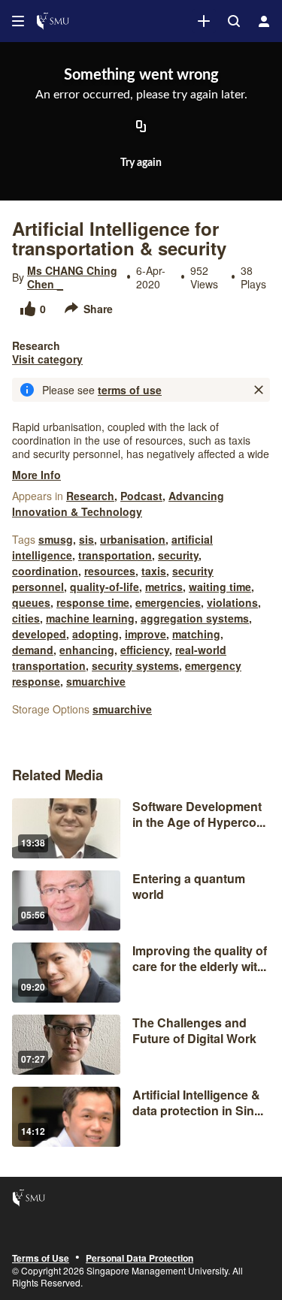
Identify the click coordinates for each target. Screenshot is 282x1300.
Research (90, 495)
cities (26, 618)
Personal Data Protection (139, 1259)
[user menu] (264, 21)
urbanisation (132, 539)
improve (145, 633)
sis (86, 539)
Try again (141, 163)
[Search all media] (234, 21)
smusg (55, 539)
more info (36, 474)
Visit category (47, 358)
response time (92, 602)
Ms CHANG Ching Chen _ (72, 277)
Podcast (141, 495)
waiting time (220, 586)
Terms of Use (40, 1259)
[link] (204, 21)
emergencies (168, 602)
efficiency (144, 649)
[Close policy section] (258, 390)
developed (39, 633)
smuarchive (96, 681)
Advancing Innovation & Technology (118, 503)
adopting (95, 633)
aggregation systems (195, 618)
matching (196, 633)
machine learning (90, 618)
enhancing (86, 649)
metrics (164, 586)
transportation (115, 555)
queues (31, 602)
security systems (135, 665)
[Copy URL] (141, 127)
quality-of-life (104, 586)
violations (232, 602)
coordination (45, 570)
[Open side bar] (18, 21)
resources (109, 570)
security (178, 555)
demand (32, 649)
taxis (153, 570)
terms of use (130, 389)
